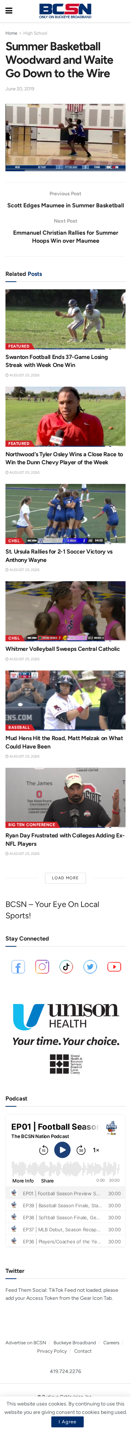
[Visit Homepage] (65, 11)
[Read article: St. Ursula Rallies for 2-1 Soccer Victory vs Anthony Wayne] (65, 514)
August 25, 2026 (24, 375)
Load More (65, 878)
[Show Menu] (8, 11)
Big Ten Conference (31, 824)
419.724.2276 (65, 1371)
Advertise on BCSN (25, 1342)
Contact (83, 1351)
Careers (111, 1342)
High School (35, 33)
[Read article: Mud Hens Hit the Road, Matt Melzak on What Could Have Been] (65, 700)
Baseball (19, 727)
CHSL (14, 541)
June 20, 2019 (19, 88)
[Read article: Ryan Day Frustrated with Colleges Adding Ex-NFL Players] (65, 798)
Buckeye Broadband (74, 1342)
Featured (18, 346)
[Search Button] (122, 11)
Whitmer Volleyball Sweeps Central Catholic (62, 648)
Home (11, 33)
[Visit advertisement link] (65, 1035)
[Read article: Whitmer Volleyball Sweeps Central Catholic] (65, 611)
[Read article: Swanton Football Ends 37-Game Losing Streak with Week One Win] (65, 319)
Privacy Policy (52, 1351)
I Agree (67, 1421)
